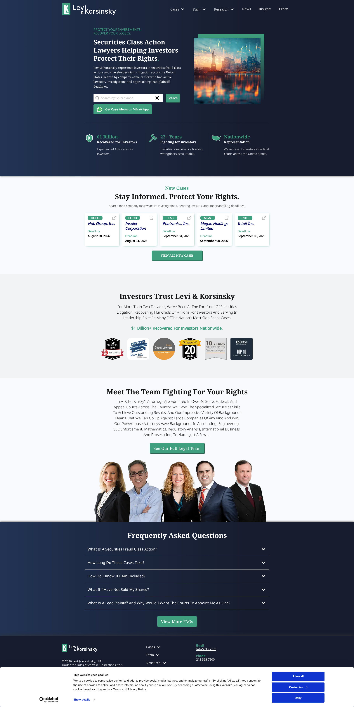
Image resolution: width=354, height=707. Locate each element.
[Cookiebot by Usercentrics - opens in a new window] (49, 700)
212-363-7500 (205, 659)
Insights (265, 9)
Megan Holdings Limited (214, 226)
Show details (81, 699)
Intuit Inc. (246, 223)
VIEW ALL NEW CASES (177, 255)
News (246, 9)
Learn (283, 9)
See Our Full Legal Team (177, 448)
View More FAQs (177, 621)
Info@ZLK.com (206, 649)
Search (173, 98)
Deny (298, 697)
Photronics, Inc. (176, 223)
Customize (296, 687)
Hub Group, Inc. (101, 223)
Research (153, 663)
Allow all (298, 676)
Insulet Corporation (135, 226)
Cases (150, 647)
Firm (150, 655)
